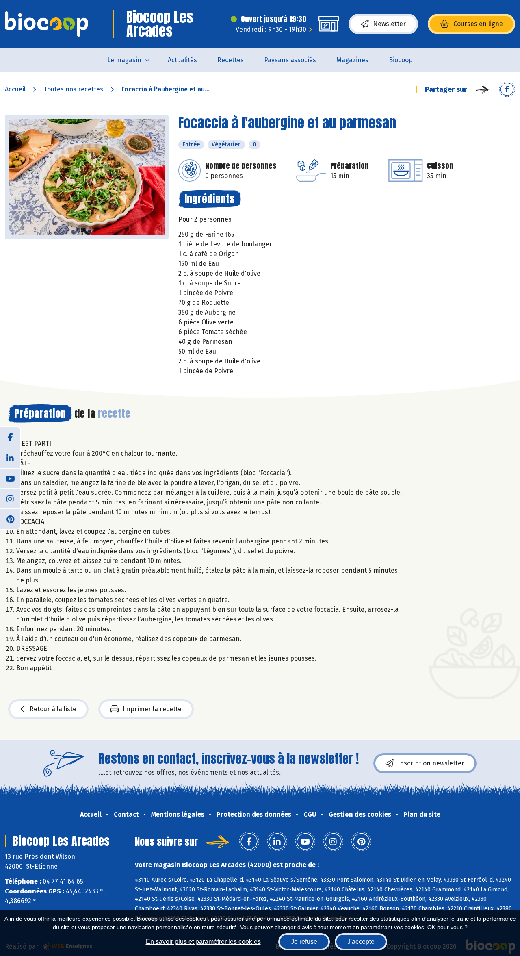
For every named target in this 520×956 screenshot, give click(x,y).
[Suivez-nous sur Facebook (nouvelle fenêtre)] (10, 437)
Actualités (182, 60)
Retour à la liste (53, 709)
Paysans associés (290, 60)
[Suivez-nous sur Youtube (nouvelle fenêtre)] (10, 478)
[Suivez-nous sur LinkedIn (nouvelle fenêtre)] (10, 458)
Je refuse (304, 941)
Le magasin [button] (124, 60)
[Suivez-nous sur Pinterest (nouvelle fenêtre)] (10, 518)
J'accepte (361, 941)
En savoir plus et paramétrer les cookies (203, 941)
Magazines (352, 60)
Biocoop (401, 60)
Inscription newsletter (431, 763)
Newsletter (389, 24)
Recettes (230, 60)
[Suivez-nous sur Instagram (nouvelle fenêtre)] (10, 498)
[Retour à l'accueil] (46, 24)
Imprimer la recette (152, 709)
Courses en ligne (478, 24)
